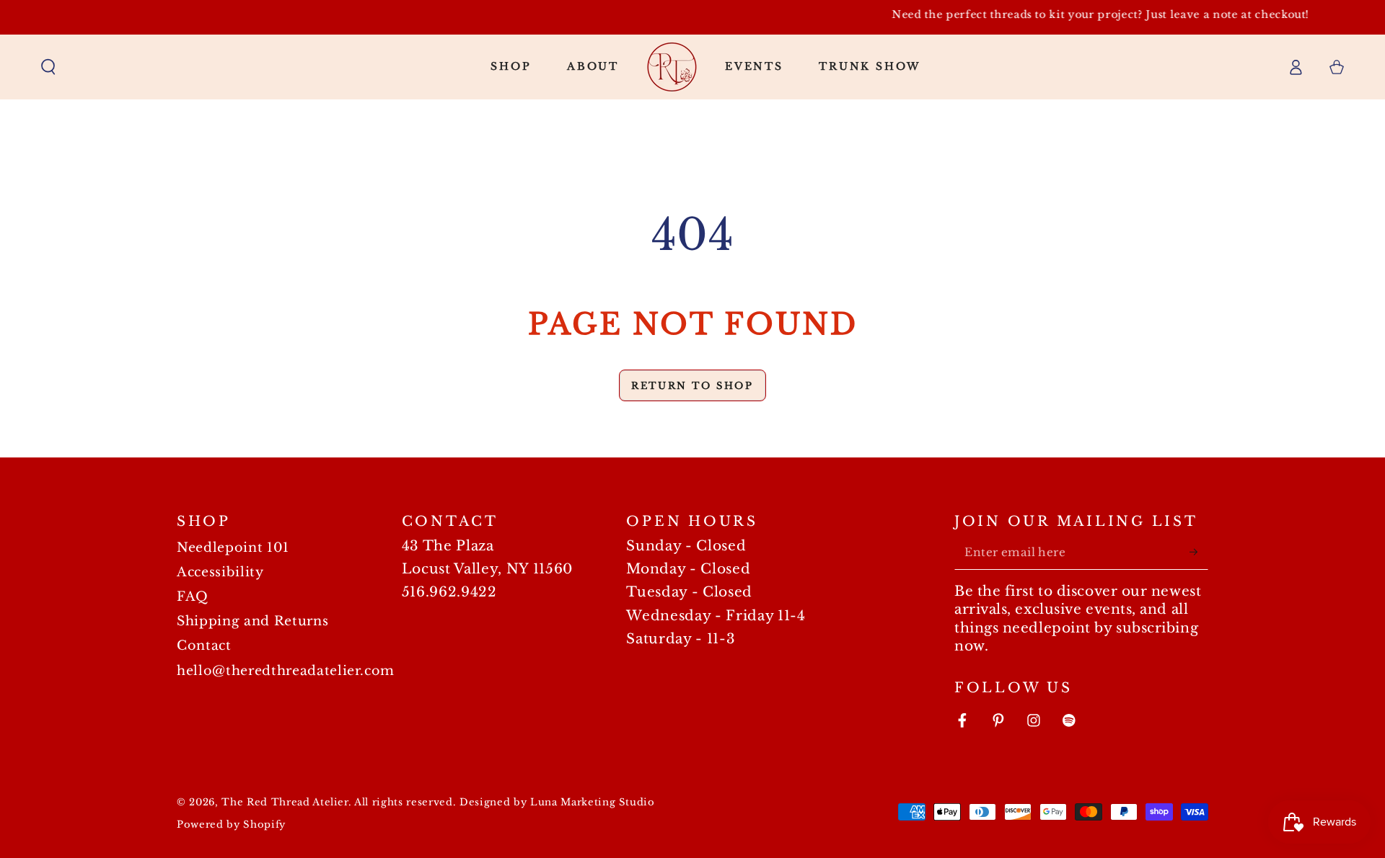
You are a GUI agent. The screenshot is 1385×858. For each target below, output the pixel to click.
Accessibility (220, 572)
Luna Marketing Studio (592, 802)
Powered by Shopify (231, 824)
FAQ (192, 596)
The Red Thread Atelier (284, 802)
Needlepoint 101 (233, 547)
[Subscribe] (1198, 552)
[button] (48, 66)
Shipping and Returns (252, 621)
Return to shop (692, 386)
